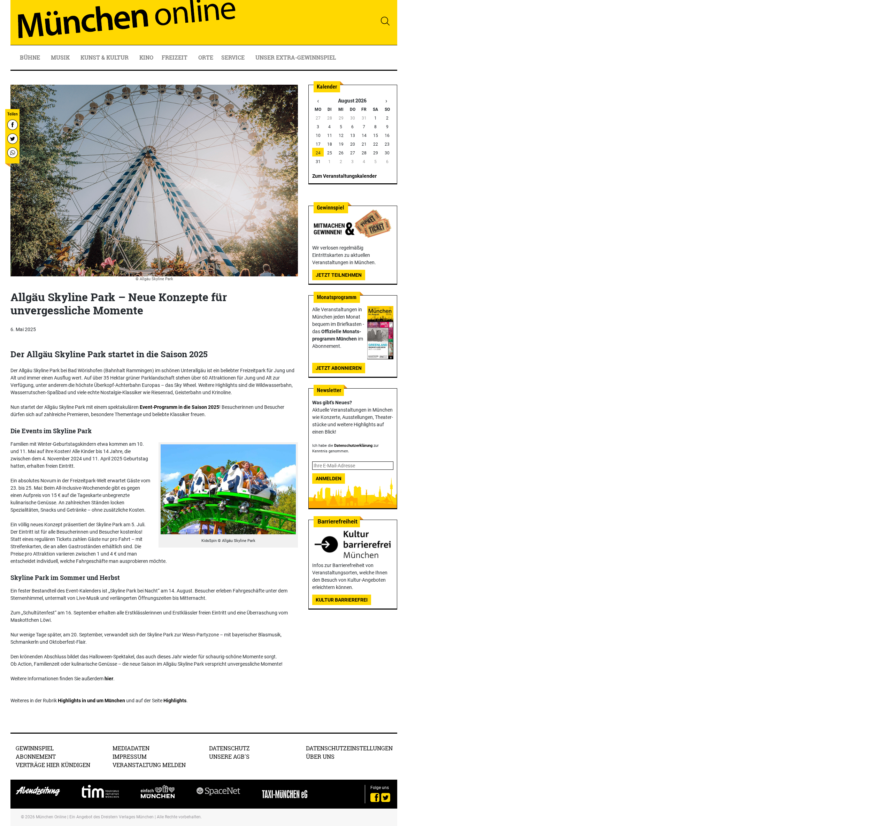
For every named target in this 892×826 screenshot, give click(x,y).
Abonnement (36, 756)
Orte (205, 57)
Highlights (174, 700)
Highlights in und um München (91, 700)
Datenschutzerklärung (353, 445)
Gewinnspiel (35, 748)
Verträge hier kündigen (53, 764)
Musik (61, 57)
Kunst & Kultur (105, 57)
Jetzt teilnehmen (339, 275)
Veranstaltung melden (149, 764)
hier (109, 678)
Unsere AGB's (229, 756)
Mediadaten (131, 748)
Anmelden (328, 478)
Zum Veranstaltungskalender (344, 176)
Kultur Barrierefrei (342, 600)
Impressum (130, 756)
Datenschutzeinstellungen (349, 748)
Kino (146, 57)
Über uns (320, 756)
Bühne (30, 57)
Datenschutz (229, 748)
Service (233, 57)
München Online (51, 816)
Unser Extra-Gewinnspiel (295, 57)
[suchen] (385, 21)
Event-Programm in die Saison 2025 (179, 407)
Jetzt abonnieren (339, 368)
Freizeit (175, 57)
